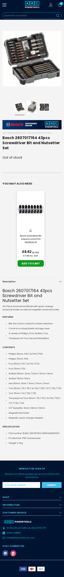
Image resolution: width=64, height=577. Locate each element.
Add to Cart (30, 263)
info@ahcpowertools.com (21, 537)
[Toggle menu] (4, 5)
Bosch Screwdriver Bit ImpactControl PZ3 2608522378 (31, 239)
